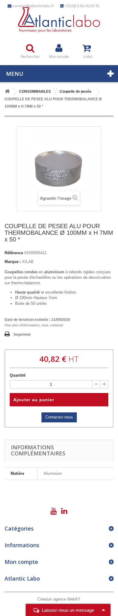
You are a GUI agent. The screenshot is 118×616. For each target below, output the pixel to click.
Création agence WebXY (59, 599)
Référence (14, 253)
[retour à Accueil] (7, 91)
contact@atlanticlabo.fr (33, 5)
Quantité (17, 375)
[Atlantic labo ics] (59, 20)
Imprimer (22, 334)
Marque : (13, 261)
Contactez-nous (59, 417)
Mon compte (21, 561)
